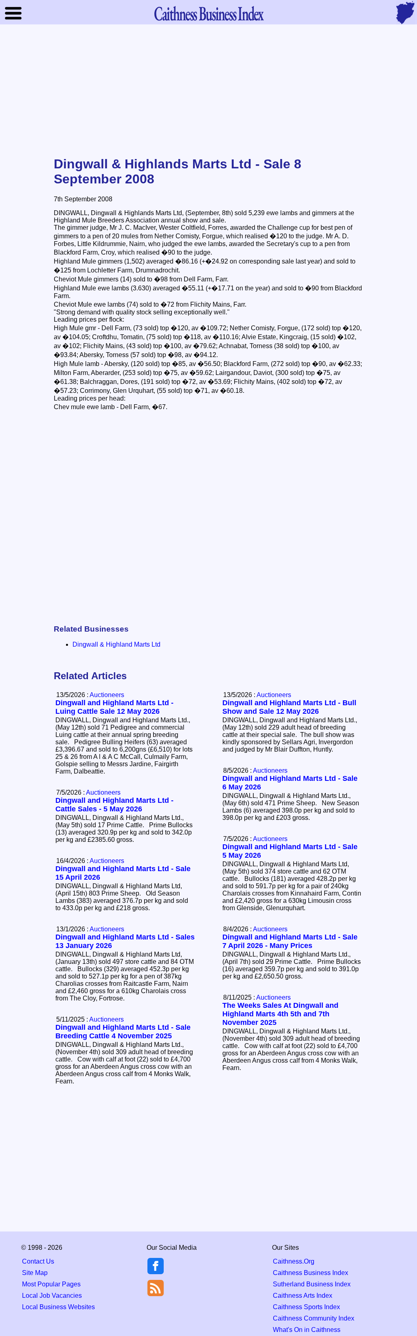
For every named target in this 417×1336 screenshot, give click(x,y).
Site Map (35, 1272)
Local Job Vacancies (52, 1295)
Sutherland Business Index (312, 1284)
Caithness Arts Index (302, 1295)
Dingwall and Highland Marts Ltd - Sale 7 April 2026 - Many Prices (290, 941)
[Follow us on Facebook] (155, 1271)
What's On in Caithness (306, 1329)
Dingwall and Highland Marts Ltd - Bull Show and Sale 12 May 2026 (289, 707)
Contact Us (38, 1261)
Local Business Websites (58, 1306)
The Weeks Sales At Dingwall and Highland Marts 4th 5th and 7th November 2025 (280, 1014)
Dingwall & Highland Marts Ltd (116, 644)
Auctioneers (274, 694)
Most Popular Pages (51, 1284)
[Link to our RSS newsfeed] (155, 1287)
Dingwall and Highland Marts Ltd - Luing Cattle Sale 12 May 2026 (114, 707)
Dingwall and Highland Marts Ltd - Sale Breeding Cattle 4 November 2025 (123, 1031)
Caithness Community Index (313, 1318)
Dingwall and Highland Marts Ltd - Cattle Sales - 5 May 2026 (114, 804)
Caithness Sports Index (306, 1306)
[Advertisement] (208, 91)
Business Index (208, 13)
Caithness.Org (293, 1261)
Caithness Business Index (310, 1272)
